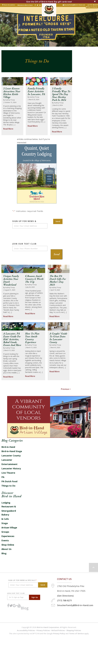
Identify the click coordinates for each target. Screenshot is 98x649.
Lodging (5, 502)
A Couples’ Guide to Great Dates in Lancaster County (58, 338)
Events (5, 540)
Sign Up (34, 597)
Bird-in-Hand (8, 447)
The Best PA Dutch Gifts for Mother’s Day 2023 (57, 280)
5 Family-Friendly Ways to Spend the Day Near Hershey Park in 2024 (61, 94)
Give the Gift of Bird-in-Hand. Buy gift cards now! (49, 1)
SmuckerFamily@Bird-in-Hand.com (74, 5)
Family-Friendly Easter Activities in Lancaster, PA (36, 91)
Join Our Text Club (16, 593)
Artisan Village (9, 527)
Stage (4, 523)
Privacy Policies (43, 630)
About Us (6, 549)
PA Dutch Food (9, 481)
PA (2, 477)
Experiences (7, 536)
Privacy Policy (59, 633)
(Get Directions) (65, 595)
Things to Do (8, 485)
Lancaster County (11, 455)
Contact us (64, 579)
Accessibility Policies (26, 630)
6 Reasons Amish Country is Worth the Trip (34, 279)
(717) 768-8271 (93, 5)
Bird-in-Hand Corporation (48, 627)
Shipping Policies (73, 630)
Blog (3, 553)
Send (58, 221)
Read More (8, 128)
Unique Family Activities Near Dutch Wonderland (11, 280)
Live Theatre (8, 472)
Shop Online (7, 544)
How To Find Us (92, 7)
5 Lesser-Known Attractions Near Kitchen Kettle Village (11, 93)
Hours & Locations (9, 5)
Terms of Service (76, 633)
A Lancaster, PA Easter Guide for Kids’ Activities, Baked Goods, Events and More (12, 339)
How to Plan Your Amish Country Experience (32, 338)
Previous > (66, 389)
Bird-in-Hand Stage (11, 451)
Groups (5, 531)
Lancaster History (11, 468)
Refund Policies (58, 630)
